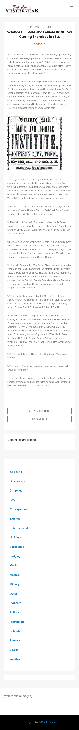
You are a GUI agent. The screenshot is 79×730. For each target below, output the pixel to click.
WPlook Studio (47, 722)
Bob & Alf (16, 471)
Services (15, 640)
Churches (16, 490)
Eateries (15, 518)
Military (14, 584)
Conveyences (18, 509)
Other (13, 593)
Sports (14, 649)
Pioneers (15, 603)
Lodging (15, 556)
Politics (14, 612)
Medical (15, 574)
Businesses (17, 481)
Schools (39, 44)
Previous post (40, 411)
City (12, 499)
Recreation (17, 621)
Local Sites (17, 546)
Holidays (15, 537)
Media (13, 565)
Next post (38, 418)
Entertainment (19, 528)
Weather (15, 659)
